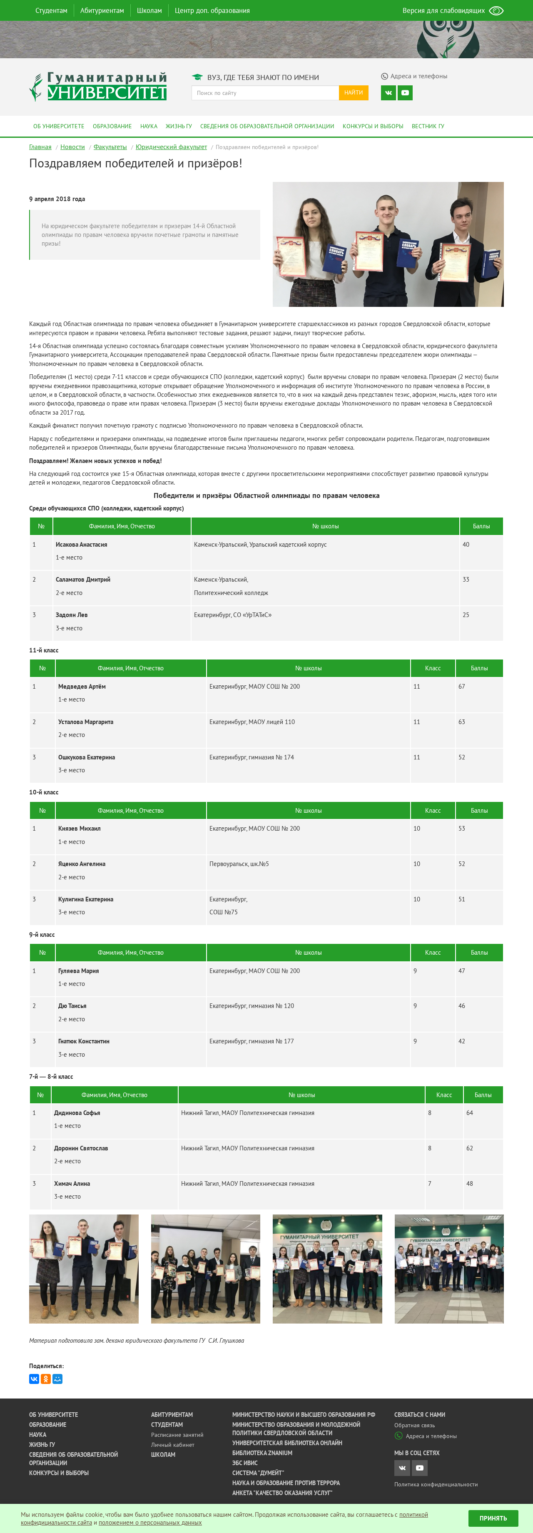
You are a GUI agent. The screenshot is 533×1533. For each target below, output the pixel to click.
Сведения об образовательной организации (267, 126)
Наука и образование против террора (286, 1483)
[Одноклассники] (46, 1379)
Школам (149, 10)
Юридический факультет (171, 146)
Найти (353, 92)
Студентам (51, 10)
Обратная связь (414, 1425)
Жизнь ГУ (179, 126)
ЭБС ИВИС (245, 1463)
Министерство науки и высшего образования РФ (303, 1415)
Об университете (59, 126)
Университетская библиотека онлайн (287, 1443)
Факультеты (110, 146)
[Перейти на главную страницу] (98, 86)
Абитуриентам (102, 10)
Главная (40, 146)
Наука (148, 126)
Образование (112, 126)
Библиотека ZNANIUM (262, 1453)
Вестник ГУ (428, 126)
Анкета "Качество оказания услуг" (282, 1493)
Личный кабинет (172, 1444)
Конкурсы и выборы (373, 126)
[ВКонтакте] (34, 1379)
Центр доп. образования (212, 10)
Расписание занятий (177, 1434)
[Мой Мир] (57, 1379)
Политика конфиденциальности (436, 1484)
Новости (72, 146)
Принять (493, 1518)
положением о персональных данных (150, 1522)
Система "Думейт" (258, 1473)
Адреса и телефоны (431, 1436)
